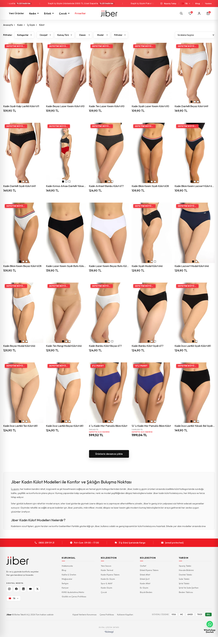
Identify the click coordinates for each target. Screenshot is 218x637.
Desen (82, 35)
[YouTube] (30, 589)
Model (100, 35)
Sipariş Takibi (185, 566)
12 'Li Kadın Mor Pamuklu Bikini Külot (151, 426)
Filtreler (118, 35)
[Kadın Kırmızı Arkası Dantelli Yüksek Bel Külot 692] (66, 153)
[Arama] (181, 13)
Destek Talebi (185, 574)
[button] (191, 102)
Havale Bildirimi (186, 570)
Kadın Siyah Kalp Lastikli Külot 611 (21, 106)
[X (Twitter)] (37, 589)
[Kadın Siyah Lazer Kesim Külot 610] (152, 73)
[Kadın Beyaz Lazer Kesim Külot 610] (66, 73)
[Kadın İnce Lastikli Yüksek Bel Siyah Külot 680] (195, 392)
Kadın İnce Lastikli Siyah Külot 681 (193, 346)
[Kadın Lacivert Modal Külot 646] (195, 233)
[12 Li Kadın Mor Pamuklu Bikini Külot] (152, 392)
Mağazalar (67, 579)
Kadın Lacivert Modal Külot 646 (192, 266)
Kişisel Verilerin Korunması (85, 614)
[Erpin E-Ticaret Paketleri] (109, 632)
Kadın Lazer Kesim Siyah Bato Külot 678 (66, 266)
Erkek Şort (145, 579)
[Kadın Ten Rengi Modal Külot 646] (66, 313)
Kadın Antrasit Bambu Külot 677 (106, 186)
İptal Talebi (184, 583)
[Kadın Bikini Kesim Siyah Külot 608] (152, 153)
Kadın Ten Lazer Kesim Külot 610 (106, 106)
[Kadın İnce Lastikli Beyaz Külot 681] (66, 392)
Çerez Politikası (107, 614)
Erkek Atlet (145, 574)
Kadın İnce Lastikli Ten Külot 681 (20, 426)
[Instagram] (9, 589)
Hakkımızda (67, 566)
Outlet (143, 566)
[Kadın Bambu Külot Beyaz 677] (109, 313)
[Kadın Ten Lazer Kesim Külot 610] (109, 73)
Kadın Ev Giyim (108, 579)
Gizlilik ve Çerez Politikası (74, 596)
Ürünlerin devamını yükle (109, 453)
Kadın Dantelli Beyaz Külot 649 (191, 106)
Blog (197, 3)
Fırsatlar (80, 13)
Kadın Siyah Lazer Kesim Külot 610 (150, 106)
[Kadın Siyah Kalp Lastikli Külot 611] (23, 73)
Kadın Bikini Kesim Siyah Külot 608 (150, 186)
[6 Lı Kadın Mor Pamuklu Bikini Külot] (109, 392)
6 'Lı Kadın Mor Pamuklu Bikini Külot (108, 426)
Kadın (32, 13)
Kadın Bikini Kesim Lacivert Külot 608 (195, 186)
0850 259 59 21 (46, 542)
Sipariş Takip (170, 3)
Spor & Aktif (106, 583)
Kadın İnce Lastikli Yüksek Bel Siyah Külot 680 (195, 426)
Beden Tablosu (186, 592)
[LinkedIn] (23, 589)
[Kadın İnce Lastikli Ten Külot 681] (23, 392)
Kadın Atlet (145, 583)
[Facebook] (16, 589)
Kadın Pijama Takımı (110, 574)
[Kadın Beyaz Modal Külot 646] (23, 313)
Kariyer (65, 587)
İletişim (65, 583)
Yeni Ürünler (16, 13)
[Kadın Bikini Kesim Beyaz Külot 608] (23, 233)
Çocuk (63, 13)
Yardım (208, 3)
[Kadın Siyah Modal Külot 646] (152, 233)
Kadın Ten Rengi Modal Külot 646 (64, 346)
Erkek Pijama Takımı (149, 570)
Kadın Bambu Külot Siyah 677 (147, 346)
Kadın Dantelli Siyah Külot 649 (19, 186)
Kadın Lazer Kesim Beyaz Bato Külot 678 (109, 266)
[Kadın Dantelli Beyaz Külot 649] (195, 73)
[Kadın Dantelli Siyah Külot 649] (23, 153)
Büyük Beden (146, 592)
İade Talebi (184, 579)
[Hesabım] (199, 13)
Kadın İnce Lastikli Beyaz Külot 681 (64, 426)
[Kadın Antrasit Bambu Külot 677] (109, 153)
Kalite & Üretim (69, 574)
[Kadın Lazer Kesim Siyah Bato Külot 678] (66, 233)
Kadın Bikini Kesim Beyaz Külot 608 (22, 266)
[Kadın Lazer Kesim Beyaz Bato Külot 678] (109, 233)
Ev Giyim (144, 587)
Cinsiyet (44, 35)
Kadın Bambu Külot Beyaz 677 (105, 346)
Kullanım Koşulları (125, 614)
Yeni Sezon (106, 566)
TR (186, 3)
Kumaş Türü (63, 35)
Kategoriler (23, 35)
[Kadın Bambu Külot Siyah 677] (152, 313)
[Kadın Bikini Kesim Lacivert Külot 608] (195, 153)
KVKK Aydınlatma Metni (73, 592)
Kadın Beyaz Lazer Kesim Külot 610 (65, 106)
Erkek (47, 13)
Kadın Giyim (106, 587)
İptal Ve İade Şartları (189, 587)
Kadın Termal (107, 570)
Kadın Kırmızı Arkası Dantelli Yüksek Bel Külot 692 (66, 186)
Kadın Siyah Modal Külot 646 (147, 266)
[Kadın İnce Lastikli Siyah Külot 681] (195, 313)
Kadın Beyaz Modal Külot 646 (19, 346)
